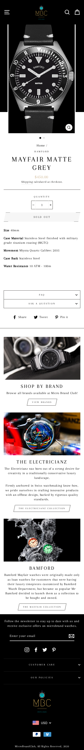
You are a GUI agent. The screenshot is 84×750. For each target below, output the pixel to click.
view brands (42, 402)
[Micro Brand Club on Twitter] (44, 649)
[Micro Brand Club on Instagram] (27, 649)
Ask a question (41, 303)
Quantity (42, 196)
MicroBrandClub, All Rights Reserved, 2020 (42, 746)
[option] (42, 78)
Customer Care (42, 664)
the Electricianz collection (42, 508)
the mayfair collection (42, 607)
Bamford (41, 151)
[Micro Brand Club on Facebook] (36, 649)
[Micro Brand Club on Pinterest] (53, 649)
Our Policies (42, 677)
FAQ (42, 294)
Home (41, 145)
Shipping (27, 181)
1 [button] (40, 138)
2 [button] (44, 138)
